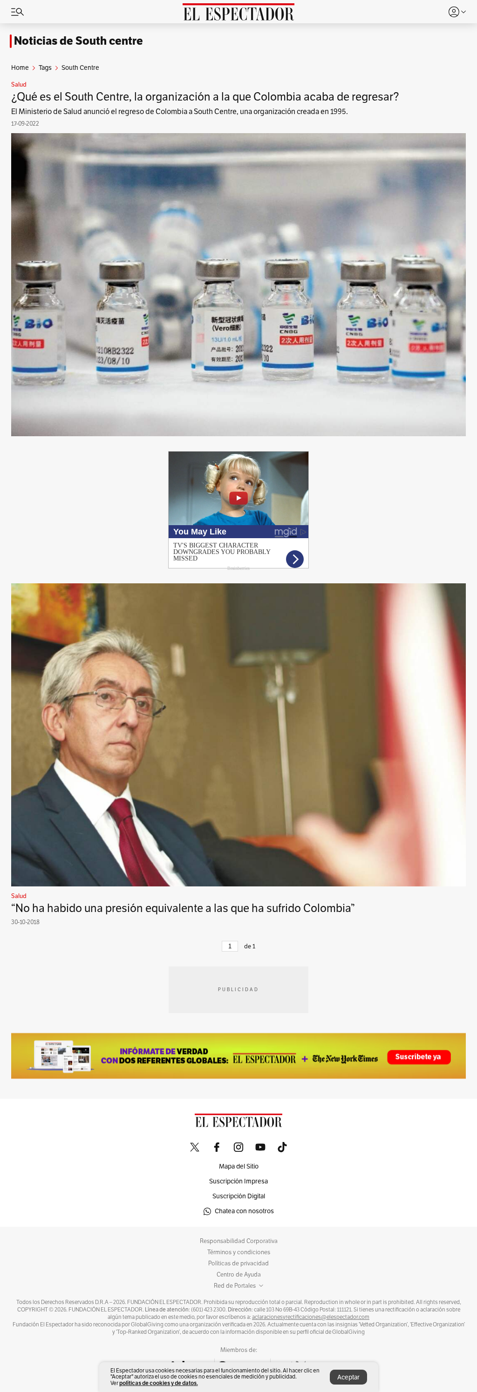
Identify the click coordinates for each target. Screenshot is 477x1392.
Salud (19, 84)
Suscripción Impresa (238, 1181)
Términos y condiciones (238, 1252)
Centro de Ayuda (239, 1274)
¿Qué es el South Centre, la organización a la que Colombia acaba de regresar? (205, 97)
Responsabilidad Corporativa (239, 1241)
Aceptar (348, 1377)
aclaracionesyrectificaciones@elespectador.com (310, 1317)
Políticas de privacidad (238, 1263)
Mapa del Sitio (239, 1166)
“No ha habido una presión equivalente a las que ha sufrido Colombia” (183, 908)
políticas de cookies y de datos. (158, 1382)
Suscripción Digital (238, 1196)
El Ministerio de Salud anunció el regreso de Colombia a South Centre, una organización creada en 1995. (179, 111)
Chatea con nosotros (244, 1211)
